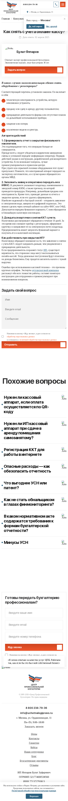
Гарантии (34, 743)
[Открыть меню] (62, 4)
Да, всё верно (35, 26)
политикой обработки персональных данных (38, 340)
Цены (34, 734)
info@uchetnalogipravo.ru (36, 713)
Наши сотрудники (34, 752)
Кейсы (34, 747)
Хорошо (34, 796)
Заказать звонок (34, 727)
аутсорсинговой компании (45, 270)
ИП (45, 250)
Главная (6, 18)
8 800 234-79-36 (30, 4)
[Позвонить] (56, 4)
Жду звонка (15, 647)
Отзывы (34, 765)
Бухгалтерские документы (34, 761)
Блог (34, 756)
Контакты (34, 738)
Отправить (10, 344)
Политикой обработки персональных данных (34, 791)
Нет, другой (51, 26)
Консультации (20, 18)
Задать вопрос (16, 69)
